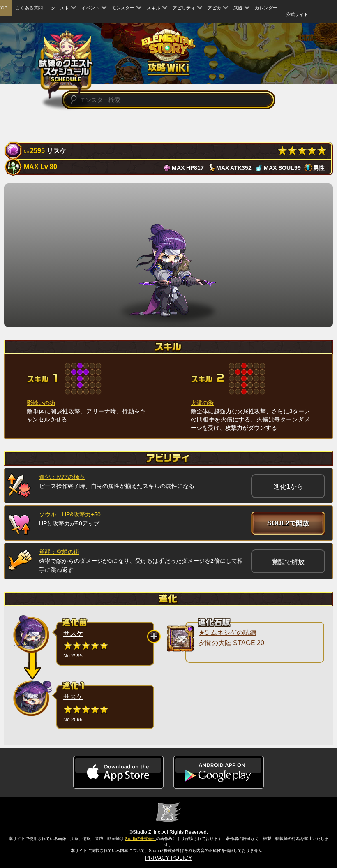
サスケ (73, 633)
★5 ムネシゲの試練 (227, 632)
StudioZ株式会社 (140, 838)
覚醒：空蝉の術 (59, 552)
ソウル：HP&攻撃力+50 (70, 514)
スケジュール (66, 64)
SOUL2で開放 (288, 523)
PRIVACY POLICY (168, 857)
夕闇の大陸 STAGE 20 (231, 642)
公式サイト (297, 14)
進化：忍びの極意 (62, 477)
